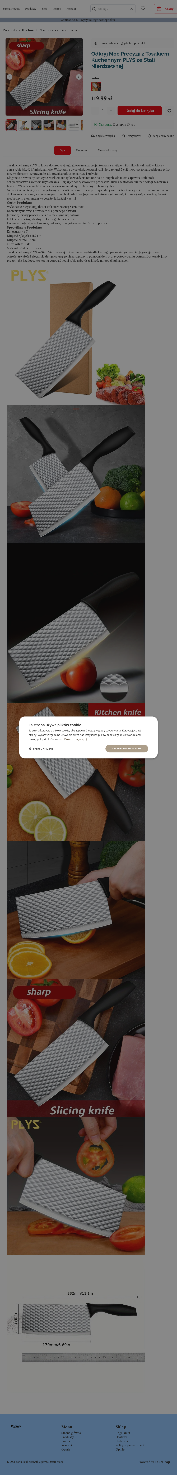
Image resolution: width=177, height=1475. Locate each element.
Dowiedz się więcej (75, 739)
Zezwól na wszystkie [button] (127, 748)
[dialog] (88, 737)
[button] (41, 748)
